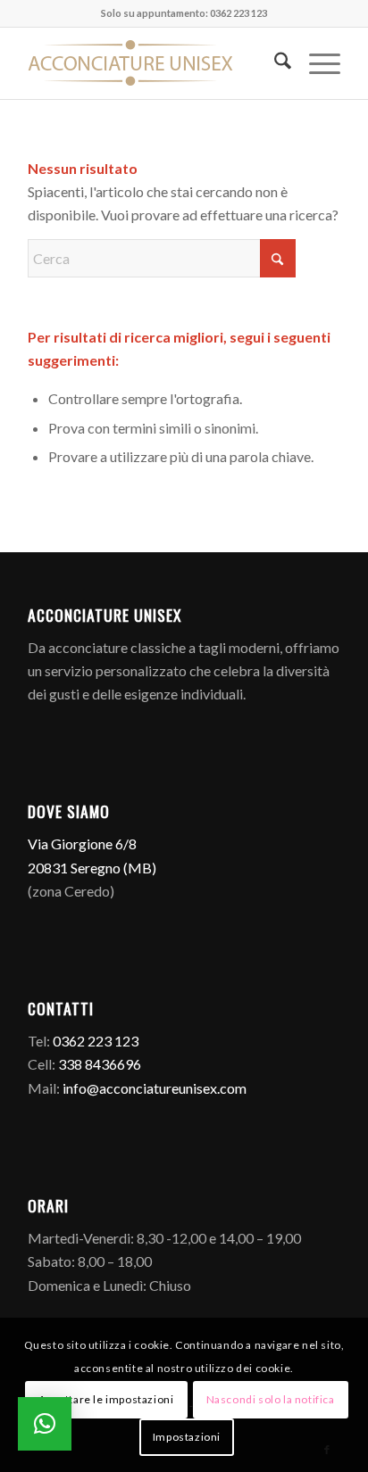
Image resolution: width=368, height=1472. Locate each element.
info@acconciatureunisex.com (155, 1087)
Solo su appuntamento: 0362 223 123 (184, 13)
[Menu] (315, 63)
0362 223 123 (95, 1040)
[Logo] (153, 63)
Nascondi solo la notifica (270, 1399)
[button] (44, 1424)
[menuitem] (273, 63)
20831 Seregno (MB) (92, 867)
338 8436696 (99, 1063)
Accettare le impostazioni (105, 1399)
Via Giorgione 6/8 (82, 843)
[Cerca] (273, 63)
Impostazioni (187, 1436)
